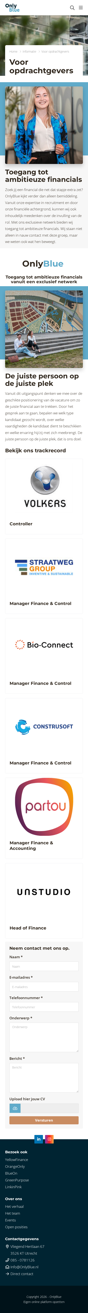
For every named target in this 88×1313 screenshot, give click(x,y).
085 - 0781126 (22, 1260)
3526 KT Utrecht (23, 1253)
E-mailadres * (21, 977)
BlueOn (11, 1173)
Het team (12, 1213)
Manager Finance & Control (40, 603)
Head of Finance (28, 928)
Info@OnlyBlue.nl (24, 1266)
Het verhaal (14, 1206)
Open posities (16, 1226)
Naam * (16, 956)
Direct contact (21, 1273)
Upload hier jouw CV (27, 1098)
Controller (21, 523)
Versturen (44, 1120)
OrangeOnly (15, 1166)
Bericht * (17, 1058)
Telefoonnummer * (26, 997)
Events (10, 1220)
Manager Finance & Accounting (31, 845)
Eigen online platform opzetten (44, 1302)
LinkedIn (38, 1139)
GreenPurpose (17, 1180)
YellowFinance (16, 1159)
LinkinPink (13, 1186)
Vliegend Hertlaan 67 (27, 1246)
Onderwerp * (20, 1018)
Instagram (49, 1139)
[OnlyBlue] (12, 7)
